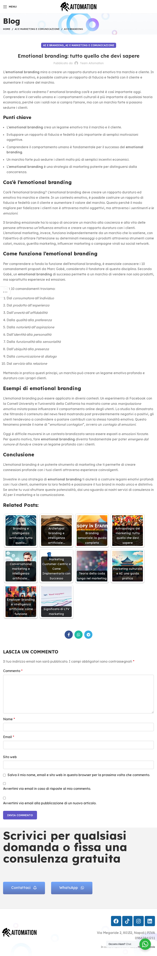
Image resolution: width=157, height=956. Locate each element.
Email (8, 737)
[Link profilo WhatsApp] (78, 635)
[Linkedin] (150, 921)
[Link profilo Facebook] (69, 635)
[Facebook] (116, 921)
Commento (12, 671)
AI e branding (73, 29)
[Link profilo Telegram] (88, 635)
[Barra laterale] (5, 292)
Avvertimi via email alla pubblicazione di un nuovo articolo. (49, 803)
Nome (9, 719)
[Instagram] (138, 921)
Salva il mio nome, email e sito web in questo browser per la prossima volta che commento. (79, 775)
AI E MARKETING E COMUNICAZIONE (37, 29)
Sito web (10, 757)
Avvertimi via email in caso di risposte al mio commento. (47, 789)
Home (6, 29)
